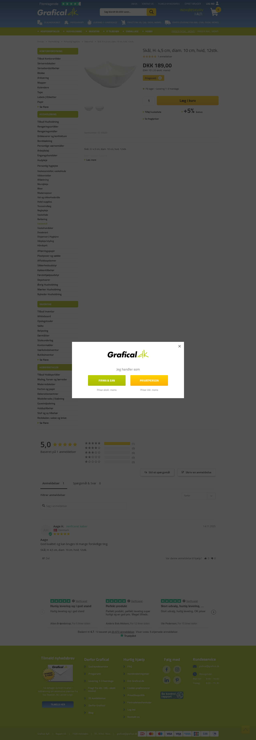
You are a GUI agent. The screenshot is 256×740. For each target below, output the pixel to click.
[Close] (179, 346)
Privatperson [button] (149, 380)
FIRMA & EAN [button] (107, 380)
